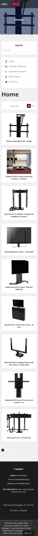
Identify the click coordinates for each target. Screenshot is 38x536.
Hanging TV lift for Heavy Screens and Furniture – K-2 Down (19, 177)
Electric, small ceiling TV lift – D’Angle (19, 141)
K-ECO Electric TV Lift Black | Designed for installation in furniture (19, 215)
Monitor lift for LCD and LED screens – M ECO (19, 326)
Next (10, 450)
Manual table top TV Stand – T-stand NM (19, 252)
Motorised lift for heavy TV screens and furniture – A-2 (19, 401)
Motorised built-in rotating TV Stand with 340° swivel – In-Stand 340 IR (19, 363)
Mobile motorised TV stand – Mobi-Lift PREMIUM (19, 288)
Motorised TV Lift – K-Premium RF (19, 438)
